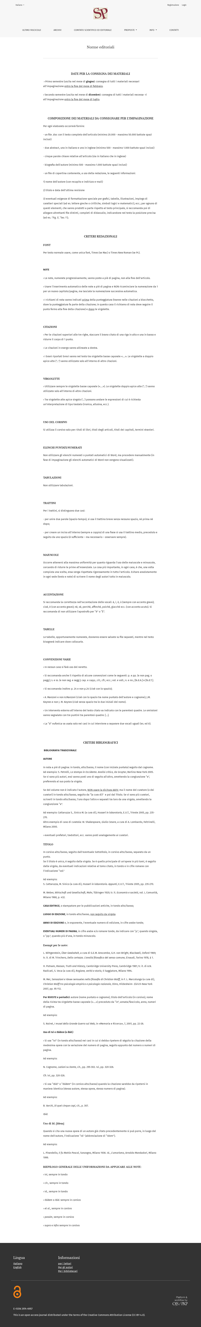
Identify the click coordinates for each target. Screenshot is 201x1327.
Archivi (57, 30)
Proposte (129, 30)
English (17, 1267)
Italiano (20, 5)
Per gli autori (65, 1267)
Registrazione (173, 5)
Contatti (174, 30)
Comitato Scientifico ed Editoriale (92, 30)
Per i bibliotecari (68, 1271)
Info (152, 30)
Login (184, 5)
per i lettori (64, 1263)
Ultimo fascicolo (31, 30)
